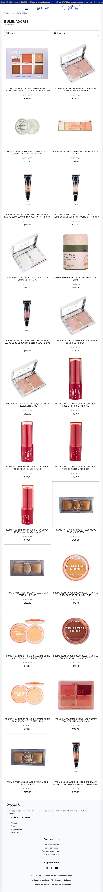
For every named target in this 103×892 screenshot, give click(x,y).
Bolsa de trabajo (51, 848)
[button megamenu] (26, 8)
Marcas (14, 823)
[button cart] (76, 8)
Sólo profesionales (51, 845)
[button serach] (63, 8)
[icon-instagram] (46, 868)
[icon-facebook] (51, 868)
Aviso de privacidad (51, 854)
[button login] (70, 8)
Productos (15, 826)
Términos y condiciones (51, 851)
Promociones (16, 829)
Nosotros (15, 832)
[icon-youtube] (56, 868)
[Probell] (43, 8)
